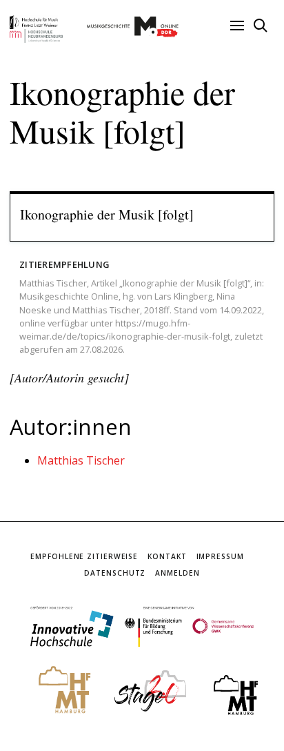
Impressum (220, 556)
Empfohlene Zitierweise (84, 556)
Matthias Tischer (81, 460)
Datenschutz (114, 573)
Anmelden (177, 573)
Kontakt (167, 556)
